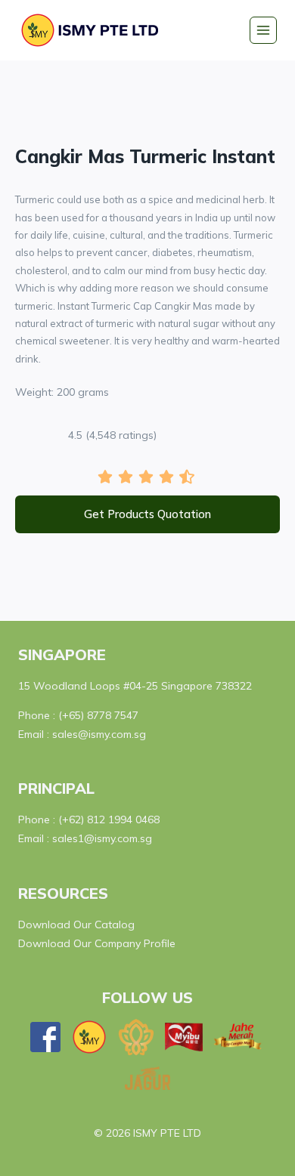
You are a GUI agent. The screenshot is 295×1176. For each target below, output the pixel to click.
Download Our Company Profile (96, 943)
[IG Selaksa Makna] (136, 1037)
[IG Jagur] (147, 1078)
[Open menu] (263, 30)
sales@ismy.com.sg (99, 734)
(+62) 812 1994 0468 (109, 819)
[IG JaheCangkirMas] (238, 1037)
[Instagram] (89, 1037)
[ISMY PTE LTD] (93, 30)
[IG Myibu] (183, 1037)
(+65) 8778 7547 (98, 715)
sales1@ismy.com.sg (102, 838)
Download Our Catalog (76, 924)
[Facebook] (45, 1037)
